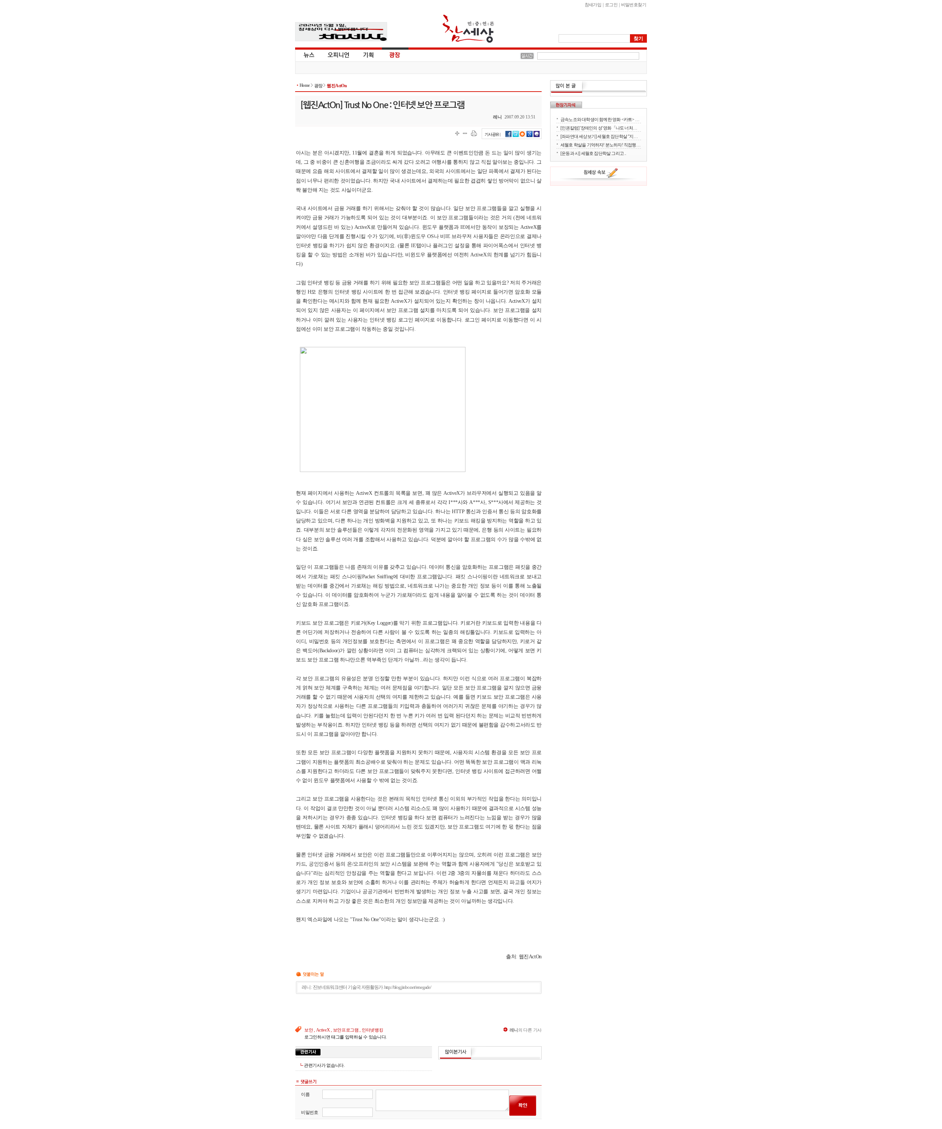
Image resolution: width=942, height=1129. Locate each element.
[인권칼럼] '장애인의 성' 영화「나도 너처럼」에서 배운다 (600, 127)
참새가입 (593, 4)
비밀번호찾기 (633, 4)
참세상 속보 (600, 174)
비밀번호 (309, 1112)
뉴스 (308, 54)
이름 (305, 1094)
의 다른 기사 (526, 1030)
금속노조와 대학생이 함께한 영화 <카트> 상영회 (600, 119)
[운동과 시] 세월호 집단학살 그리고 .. (593, 153)
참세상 (468, 29)
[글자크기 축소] (465, 133)
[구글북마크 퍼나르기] (529, 136)
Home (305, 85)
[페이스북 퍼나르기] (508, 136)
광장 (389, 54)
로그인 (611, 4)
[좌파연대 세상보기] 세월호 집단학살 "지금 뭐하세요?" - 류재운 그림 (600, 136)
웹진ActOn (337, 85)
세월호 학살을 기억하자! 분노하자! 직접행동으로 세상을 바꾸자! (600, 144)
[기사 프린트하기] (474, 133)
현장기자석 (566, 105)
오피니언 (338, 54)
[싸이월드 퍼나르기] (522, 136)
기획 (368, 54)
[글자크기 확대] (457, 133)
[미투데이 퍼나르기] (536, 136)
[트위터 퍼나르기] (515, 136)
